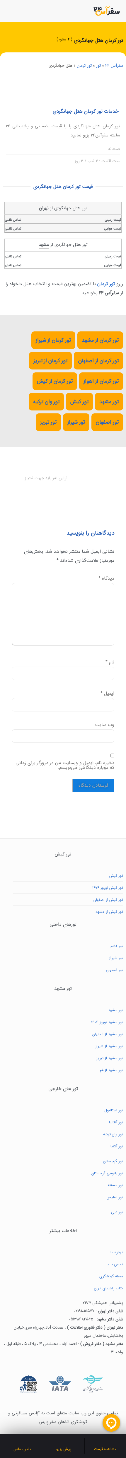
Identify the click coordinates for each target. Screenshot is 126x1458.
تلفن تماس (22, 1449)
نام (109, 662)
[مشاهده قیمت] (105, 1441)
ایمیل (107, 693)
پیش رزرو (63, 1449)
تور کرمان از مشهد (100, 340)
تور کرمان (84, 65)
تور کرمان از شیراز (53, 340)
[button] (8, 11)
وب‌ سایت (104, 725)
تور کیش (79, 402)
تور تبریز (48, 422)
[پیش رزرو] (64, 1441)
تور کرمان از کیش (55, 381)
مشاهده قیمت (105, 1449)
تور (98, 65)
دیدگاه (106, 578)
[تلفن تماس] (22, 1441)
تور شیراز (76, 422)
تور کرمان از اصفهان (98, 361)
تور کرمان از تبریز (50, 361)
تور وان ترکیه (46, 402)
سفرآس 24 (114, 65)
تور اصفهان (107, 422)
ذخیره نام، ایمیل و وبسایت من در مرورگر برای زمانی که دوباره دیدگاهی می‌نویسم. (65, 765)
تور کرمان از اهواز (101, 381)
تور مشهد (109, 402)
